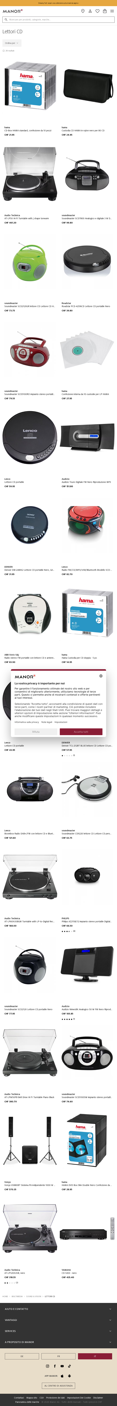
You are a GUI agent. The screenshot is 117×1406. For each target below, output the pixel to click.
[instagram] (47, 1366)
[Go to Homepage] (12, 11)
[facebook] (55, 1366)
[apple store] (62, 1376)
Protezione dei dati (55, 1397)
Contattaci (19, 1397)
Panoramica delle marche (27, 1402)
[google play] (69, 1376)
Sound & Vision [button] (33, 1296)
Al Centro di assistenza (58, 1386)
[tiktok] (69, 1366)
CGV (42, 1397)
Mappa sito (31, 1397)
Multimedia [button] (17, 1296)
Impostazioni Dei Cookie (79, 1397)
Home (5, 1296)
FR (58, 1356)
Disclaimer (98, 1397)
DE (22, 1356)
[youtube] (62, 1366)
